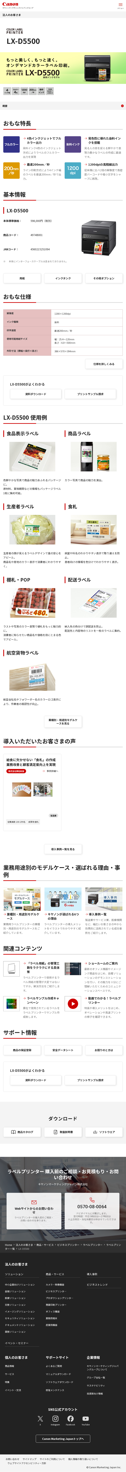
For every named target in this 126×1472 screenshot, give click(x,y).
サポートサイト (57, 1357)
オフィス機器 (53, 1311)
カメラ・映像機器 (55, 1284)
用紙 (22, 278)
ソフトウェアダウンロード (59, 1382)
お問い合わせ (12, 1459)
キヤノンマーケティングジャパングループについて (102, 1367)
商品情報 (9, 1366)
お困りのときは (104, 1050)
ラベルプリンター (93, 1244)
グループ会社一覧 (96, 1377)
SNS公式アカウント (63, 1409)
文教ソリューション (15, 1304)
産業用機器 (51, 1325)
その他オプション (103, 278)
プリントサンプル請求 (90, 394)
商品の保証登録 (22, 1050)
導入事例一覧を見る (63, 849)
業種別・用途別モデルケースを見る (63, 721)
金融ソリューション (15, 1291)
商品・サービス (45, 1244)
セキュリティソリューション (20, 1318)
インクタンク (63, 278)
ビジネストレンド (97, 1285)
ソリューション (14, 1274)
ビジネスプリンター (68, 1244)
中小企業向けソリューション (20, 1284)
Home (8, 1244)
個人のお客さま (16, 1357)
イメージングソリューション (20, 1311)
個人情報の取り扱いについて (83, 1459)
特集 (7, 1382)
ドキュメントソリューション (20, 1325)
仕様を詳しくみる (104, 364)
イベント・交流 (13, 1390)
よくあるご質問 (54, 1366)
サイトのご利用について (52, 1459)
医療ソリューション (15, 1298)
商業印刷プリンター (56, 1304)
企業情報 (93, 1357)
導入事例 (92, 1274)
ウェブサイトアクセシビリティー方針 (27, 1463)
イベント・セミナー (17, 1343)
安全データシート (63, 1050)
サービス (9, 1374)
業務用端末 (51, 1318)
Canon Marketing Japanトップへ (63, 1439)
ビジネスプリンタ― (56, 1291)
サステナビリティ (96, 1385)
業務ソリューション (15, 1331)
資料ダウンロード (35, 394)
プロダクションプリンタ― (59, 1298)
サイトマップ (29, 1459)
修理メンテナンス (55, 1390)
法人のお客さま (11, 15)
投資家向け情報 (95, 1393)
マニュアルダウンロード (58, 1374)
